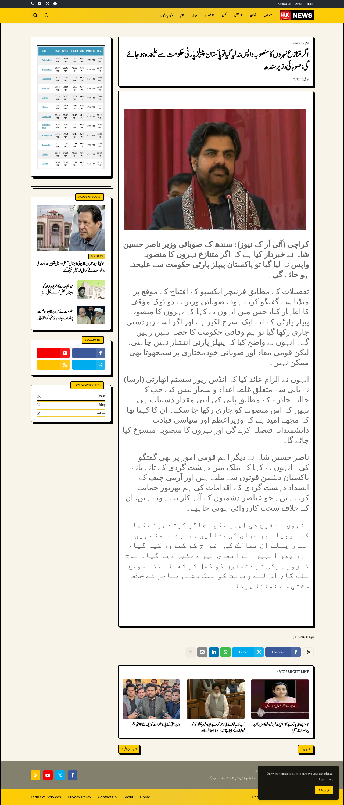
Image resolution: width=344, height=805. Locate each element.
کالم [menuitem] (182, 15)
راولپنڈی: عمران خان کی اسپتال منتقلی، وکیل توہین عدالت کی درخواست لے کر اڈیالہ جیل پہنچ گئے (71, 267)
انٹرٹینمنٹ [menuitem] (209, 15)
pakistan (297, 43)
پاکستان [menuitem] (253, 15)
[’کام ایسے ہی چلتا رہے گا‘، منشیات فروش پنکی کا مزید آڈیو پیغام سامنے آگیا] (280, 699)
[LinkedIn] (214, 652)
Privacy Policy (79, 797)
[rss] (32, 4)
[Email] (202, 652)
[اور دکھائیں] (191, 652)
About (298, 3)
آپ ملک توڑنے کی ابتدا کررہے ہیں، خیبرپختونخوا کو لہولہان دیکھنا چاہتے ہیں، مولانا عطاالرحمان (218, 728)
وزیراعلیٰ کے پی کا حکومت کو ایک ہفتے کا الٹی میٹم (156, 725)
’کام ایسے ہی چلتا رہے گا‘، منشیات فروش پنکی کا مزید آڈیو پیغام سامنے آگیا (281, 728)
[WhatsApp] (225, 652)
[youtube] (40, 4)
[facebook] (55, 4)
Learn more (326, 779)
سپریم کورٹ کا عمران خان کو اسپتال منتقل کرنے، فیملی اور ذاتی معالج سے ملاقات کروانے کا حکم (55, 289)
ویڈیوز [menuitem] (194, 15)
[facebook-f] (88, 353)
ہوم (307, 43)
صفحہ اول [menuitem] (268, 15)
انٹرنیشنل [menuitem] (238, 15)
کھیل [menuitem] (224, 15)
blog (71, 404)
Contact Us (284, 3)
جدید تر (304, 749)
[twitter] (47, 4)
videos (71, 413)
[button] (46, 15)
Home (310, 3)
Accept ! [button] (324, 790)
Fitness (71, 396)
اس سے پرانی (130, 749)
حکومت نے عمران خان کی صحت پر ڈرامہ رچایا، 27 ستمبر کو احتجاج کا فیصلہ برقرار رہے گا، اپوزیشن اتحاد (55, 315)
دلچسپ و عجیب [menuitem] (166, 15)
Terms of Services (46, 797)
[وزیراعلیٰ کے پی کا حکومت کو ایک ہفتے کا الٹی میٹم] (151, 699)
